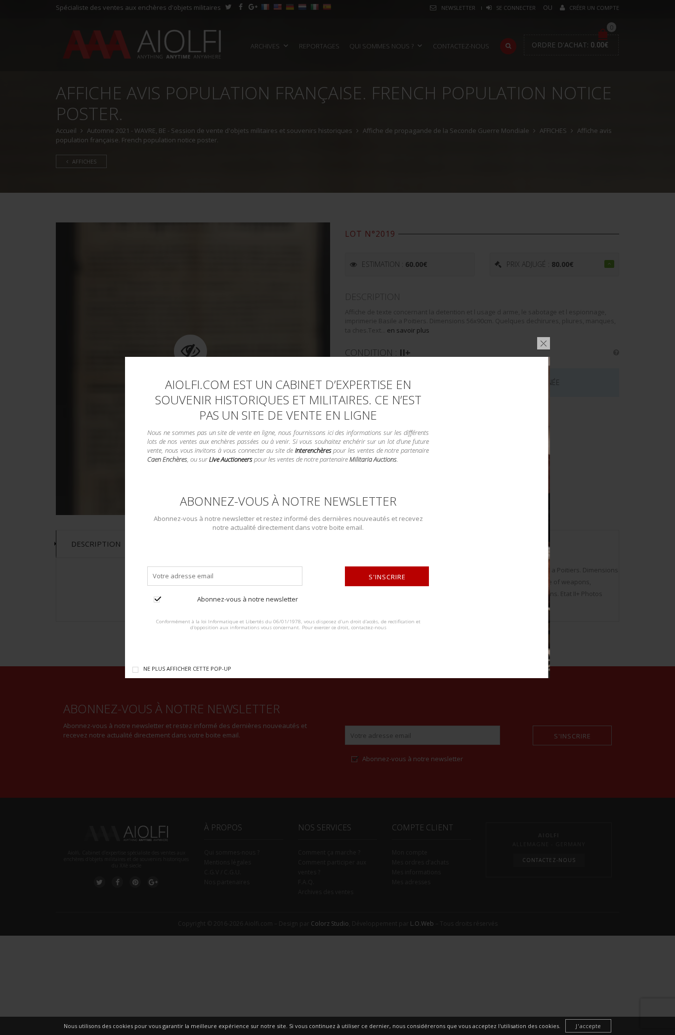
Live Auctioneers (231, 459)
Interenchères (313, 450)
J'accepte (588, 1026)
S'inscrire (387, 576)
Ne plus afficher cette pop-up (187, 668)
